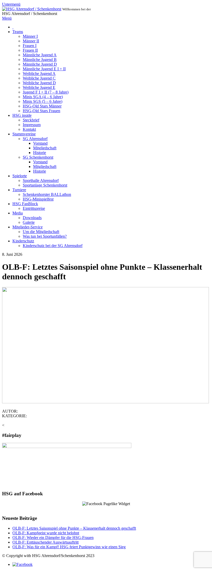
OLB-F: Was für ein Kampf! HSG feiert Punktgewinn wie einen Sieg (69, 547)
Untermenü (11, 4)
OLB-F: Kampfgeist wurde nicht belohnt (45, 533)
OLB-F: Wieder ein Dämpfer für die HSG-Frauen (53, 537)
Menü (7, 18)
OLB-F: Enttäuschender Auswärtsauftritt (45, 542)
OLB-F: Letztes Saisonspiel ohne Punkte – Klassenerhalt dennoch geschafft (74, 528)
